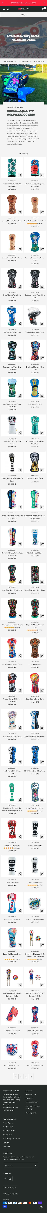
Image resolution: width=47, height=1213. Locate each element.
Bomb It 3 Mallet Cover (12, 1065)
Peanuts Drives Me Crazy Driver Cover (12, 405)
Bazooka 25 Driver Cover (12, 919)
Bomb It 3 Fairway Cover (35, 1065)
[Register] (35, 1165)
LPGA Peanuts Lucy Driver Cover (12, 442)
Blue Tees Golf (39, 61)
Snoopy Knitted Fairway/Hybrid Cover (12, 480)
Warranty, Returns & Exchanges (33, 1107)
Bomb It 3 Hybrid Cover (35, 1031)
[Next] (31, 1076)
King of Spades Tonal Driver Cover (12, 296)
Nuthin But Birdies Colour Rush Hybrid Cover (12, 554)
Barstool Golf (7, 1135)
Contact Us (29, 1098)
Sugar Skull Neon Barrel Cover (35, 590)
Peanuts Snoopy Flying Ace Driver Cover (12, 700)
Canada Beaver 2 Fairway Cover (35, 221)
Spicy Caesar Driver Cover (35, 699)
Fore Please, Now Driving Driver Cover (35, 442)
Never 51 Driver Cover (12, 845)
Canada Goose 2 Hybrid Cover (12, 258)
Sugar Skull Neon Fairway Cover (35, 626)
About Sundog (31, 1094)
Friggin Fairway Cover (35, 882)
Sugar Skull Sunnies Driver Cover (12, 955)
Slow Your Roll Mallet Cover (35, 919)
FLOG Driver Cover (12, 882)
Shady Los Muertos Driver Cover (35, 368)
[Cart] (43, 9)
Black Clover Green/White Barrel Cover (12, 185)
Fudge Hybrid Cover (35, 845)
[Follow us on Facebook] (5, 1178)
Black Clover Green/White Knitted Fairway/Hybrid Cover (12, 809)
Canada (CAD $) (9, 1187)
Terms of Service (31, 1102)
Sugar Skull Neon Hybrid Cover (12, 590)
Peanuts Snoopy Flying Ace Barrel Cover (35, 185)
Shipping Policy (31, 1113)
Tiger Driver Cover (35, 664)
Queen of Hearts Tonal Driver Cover (35, 296)
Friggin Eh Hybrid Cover (35, 553)
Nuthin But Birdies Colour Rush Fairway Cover (34, 517)
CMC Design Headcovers (11, 1139)
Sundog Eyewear (25, 61)
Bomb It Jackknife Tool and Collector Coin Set (35, 994)
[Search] (8, 9)
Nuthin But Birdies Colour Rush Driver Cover (12, 517)
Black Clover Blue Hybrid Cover (34, 771)
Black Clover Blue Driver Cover (34, 736)
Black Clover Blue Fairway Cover (12, 772)
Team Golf (6, 1147)
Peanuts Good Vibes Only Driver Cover (12, 368)
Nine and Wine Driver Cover (12, 736)
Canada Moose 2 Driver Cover (12, 221)
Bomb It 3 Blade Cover (12, 1031)
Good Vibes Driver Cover (35, 808)
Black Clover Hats (9, 1131)
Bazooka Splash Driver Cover (12, 664)
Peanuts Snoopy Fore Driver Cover (35, 259)
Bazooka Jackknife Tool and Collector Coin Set (12, 994)
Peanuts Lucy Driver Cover (12, 332)
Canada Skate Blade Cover (35, 332)
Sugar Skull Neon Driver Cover (12, 625)
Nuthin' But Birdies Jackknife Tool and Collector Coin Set (35, 955)
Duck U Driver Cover (35, 404)
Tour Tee (6, 1143)
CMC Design (12, 181)
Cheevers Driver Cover (35, 479)
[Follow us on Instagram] (10, 1178)
